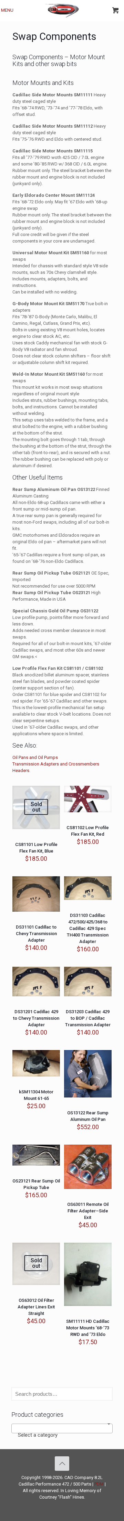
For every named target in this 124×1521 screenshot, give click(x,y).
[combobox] (62, 1428)
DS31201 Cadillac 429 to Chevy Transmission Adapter (36, 1018)
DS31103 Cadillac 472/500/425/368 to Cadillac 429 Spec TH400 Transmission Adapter (87, 928)
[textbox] (62, 1434)
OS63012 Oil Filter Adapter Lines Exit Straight (36, 1307)
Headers (20, 770)
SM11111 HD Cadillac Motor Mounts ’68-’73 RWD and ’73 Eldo (88, 1328)
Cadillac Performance (40, 1484)
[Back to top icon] (62, 1463)
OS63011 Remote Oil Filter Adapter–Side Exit (87, 1211)
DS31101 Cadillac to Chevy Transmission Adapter (36, 933)
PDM (99, 1484)
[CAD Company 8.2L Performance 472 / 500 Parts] (62, 10)
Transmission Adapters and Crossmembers (55, 764)
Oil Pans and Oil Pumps (35, 757)
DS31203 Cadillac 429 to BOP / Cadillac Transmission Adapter (88, 1018)
